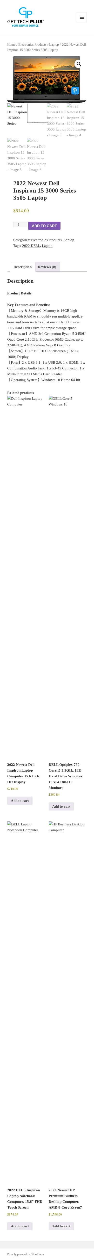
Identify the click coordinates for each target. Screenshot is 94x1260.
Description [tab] (22, 267)
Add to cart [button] (20, 801)
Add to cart (44, 226)
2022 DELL (31, 246)
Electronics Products (32, 44)
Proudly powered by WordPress (25, 1254)
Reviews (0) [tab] (47, 267)
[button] (78, 64)
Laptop (54, 44)
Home (11, 44)
